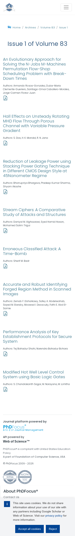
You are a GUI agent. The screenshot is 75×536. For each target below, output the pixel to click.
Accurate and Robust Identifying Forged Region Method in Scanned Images (37, 289)
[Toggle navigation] (66, 7)
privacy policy (53, 515)
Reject (53, 528)
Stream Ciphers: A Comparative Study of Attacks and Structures (34, 212)
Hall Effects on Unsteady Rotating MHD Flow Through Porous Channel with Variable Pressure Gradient (36, 123)
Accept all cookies (29, 528)
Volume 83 (47, 27)
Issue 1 (63, 27)
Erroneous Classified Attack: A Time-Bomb (32, 251)
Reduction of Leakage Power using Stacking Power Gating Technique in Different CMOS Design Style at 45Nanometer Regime (37, 168)
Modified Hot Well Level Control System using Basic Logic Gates (34, 374)
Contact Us (11, 497)
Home (17, 27)
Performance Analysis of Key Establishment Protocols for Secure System (37, 336)
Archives (30, 27)
